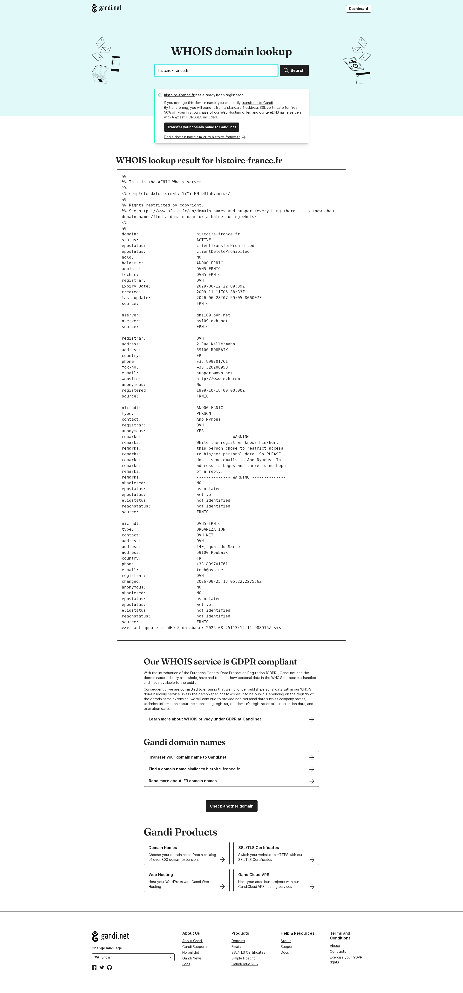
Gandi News (192, 958)
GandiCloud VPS (245, 964)
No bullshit (190, 952)
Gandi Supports (195, 947)
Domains (238, 941)
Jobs (186, 964)
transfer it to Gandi (257, 103)
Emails (236, 947)
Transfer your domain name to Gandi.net (201, 127)
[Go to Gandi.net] (106, 8)
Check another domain (231, 806)
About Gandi (192, 941)
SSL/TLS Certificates (248, 952)
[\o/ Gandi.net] (133, 936)
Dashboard (358, 9)
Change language (107, 948)
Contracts (338, 951)
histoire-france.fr (179, 95)
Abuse (335, 946)
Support (287, 947)
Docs (285, 952)
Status (286, 941)
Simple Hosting (244, 958)
